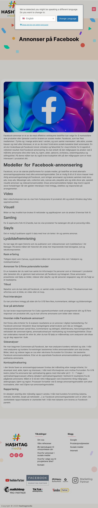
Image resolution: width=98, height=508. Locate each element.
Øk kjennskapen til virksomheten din (45, 448)
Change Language (67, 18)
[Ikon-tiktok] (21, 455)
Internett (74, 450)
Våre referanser (44, 443)
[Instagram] (16, 455)
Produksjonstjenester (79, 443)
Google (73, 440)
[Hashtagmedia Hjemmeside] (12, 9)
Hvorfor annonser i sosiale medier (45, 454)
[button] (94, 9)
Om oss (40, 440)
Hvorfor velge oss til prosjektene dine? (46, 460)
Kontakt (40, 465)
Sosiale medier (76, 447)
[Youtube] (12, 455)
